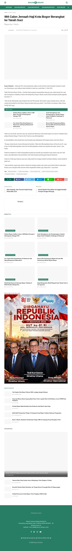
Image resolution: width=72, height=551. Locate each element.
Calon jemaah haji (35, 171)
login (9, 293)
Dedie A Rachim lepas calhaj (50, 171)
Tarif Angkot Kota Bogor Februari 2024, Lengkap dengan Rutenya (30, 392)
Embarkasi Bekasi (10, 174)
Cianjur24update (33, 7)
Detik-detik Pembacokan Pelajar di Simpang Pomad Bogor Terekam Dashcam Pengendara (36, 413)
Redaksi (12, 30)
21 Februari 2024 (17, 394)
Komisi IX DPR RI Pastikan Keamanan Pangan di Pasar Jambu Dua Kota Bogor (27, 473)
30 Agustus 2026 (18, 118)
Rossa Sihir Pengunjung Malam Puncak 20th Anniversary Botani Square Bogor (55, 124)
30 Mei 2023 (19, 30)
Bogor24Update (38, 542)
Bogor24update (19, 7)
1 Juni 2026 (15, 402)
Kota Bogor (61, 7)
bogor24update (12, 171)
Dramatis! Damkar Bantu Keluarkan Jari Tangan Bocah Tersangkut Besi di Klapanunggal (36, 487)
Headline (9, 7)
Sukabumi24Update (48, 7)
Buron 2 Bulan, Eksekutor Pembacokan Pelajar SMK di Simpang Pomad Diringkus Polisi (36, 419)
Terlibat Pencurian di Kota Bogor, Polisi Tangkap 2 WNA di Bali (29, 494)
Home (5, 12)
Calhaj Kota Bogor (23, 171)
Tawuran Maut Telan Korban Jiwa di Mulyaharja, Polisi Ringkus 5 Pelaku (32, 480)
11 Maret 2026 (9, 475)
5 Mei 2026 (15, 496)
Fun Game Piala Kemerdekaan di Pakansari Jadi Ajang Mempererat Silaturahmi (23, 124)
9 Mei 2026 (15, 408)
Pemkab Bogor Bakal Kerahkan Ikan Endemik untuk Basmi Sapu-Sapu (31, 406)
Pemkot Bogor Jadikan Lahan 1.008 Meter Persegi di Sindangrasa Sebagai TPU (23, 114)
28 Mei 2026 (16, 489)
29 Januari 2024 (17, 482)
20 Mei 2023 (16, 422)
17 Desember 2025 (17, 415)
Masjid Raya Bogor (22, 174)
